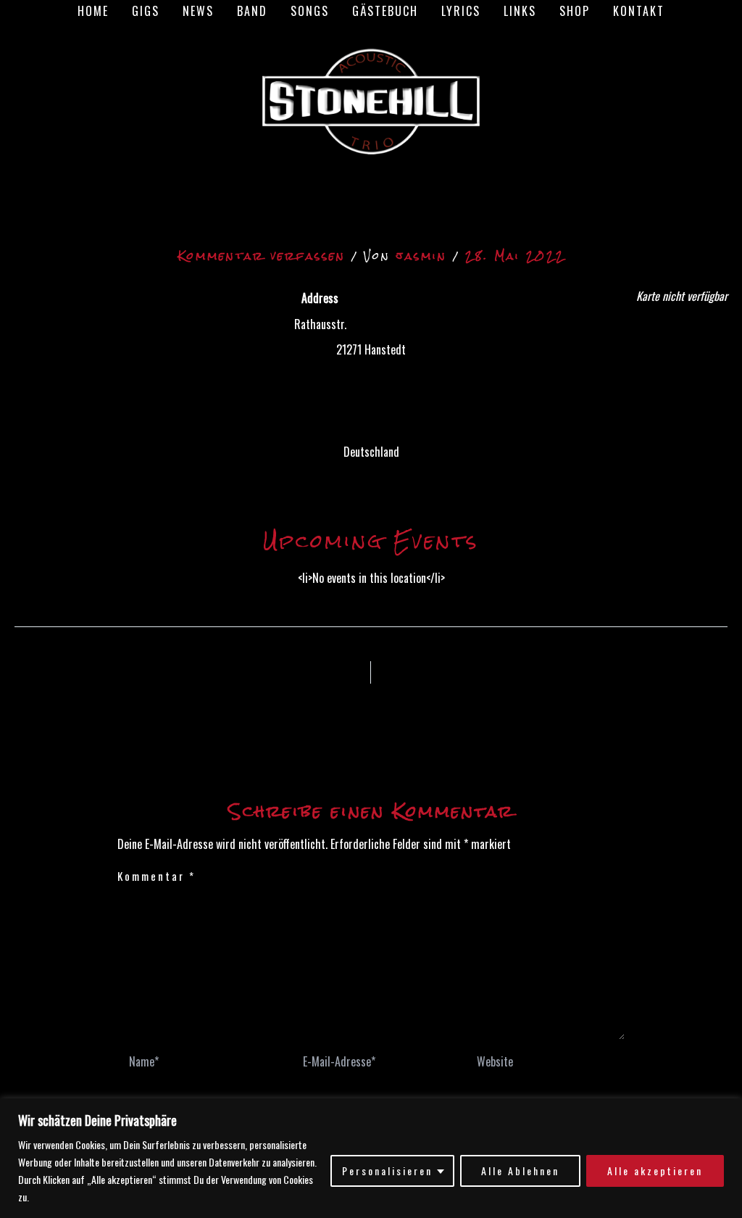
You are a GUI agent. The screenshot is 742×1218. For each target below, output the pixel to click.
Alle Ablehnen (520, 1170)
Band (252, 11)
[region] (371, 1158)
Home (93, 11)
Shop (574, 11)
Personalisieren (387, 1170)
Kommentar (156, 876)
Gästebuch (385, 11)
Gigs (145, 11)
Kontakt (638, 11)
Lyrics (460, 11)
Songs (310, 11)
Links (520, 11)
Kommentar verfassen (262, 255)
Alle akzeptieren (655, 1170)
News (198, 11)
